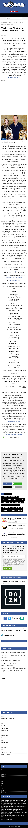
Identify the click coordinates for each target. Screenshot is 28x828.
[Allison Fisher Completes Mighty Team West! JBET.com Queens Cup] (4, 534)
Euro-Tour (3, 725)
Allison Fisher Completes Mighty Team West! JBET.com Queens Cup (16, 533)
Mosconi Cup (4, 735)
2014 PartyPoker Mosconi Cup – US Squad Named (17, 519)
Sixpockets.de (13, 34)
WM (2, 750)
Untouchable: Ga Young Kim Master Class (17, 526)
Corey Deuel (21, 499)
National (3, 737)
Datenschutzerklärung (7, 564)
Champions (3, 774)
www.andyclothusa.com (14, 421)
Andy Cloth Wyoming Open (9, 499)
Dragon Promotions (8, 502)
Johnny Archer (19, 502)
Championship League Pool (8, 718)
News (2, 740)
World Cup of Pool (5, 754)
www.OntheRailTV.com (13, 77)
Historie (3, 783)
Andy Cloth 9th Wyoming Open (10, 496)
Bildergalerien (4, 769)
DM (2, 721)
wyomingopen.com (14, 372)
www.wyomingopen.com (15, 280)
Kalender (3, 785)
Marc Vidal (5, 505)
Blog (2, 716)
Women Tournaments (6, 752)
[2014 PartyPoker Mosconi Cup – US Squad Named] (4, 520)
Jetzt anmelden (7, 568)
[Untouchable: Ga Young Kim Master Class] (4, 527)
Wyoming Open (6, 510)
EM (2, 723)
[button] (7, 484)
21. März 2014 (11, 521)
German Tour (4, 728)
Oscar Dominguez (14, 505)
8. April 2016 (5, 34)
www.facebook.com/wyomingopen (14, 277)
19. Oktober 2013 (12, 535)
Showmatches (4, 742)
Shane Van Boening (17, 507)
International (4, 730)
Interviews (3, 733)
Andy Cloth (8, 494)
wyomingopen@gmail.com (12, 387)
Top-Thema (4, 745)
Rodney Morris (6, 507)
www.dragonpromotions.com (15, 427)
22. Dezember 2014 (12, 528)
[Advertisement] (14, 98)
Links (2, 790)
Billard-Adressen (4, 772)
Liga (2, 788)
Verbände (3, 792)
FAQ (2, 781)
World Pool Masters (6, 757)
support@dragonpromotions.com (14, 434)
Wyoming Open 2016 (17, 510)
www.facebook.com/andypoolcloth (12, 271)
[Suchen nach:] (14, 18)
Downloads (3, 779)
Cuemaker (3, 776)
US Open (3, 747)
